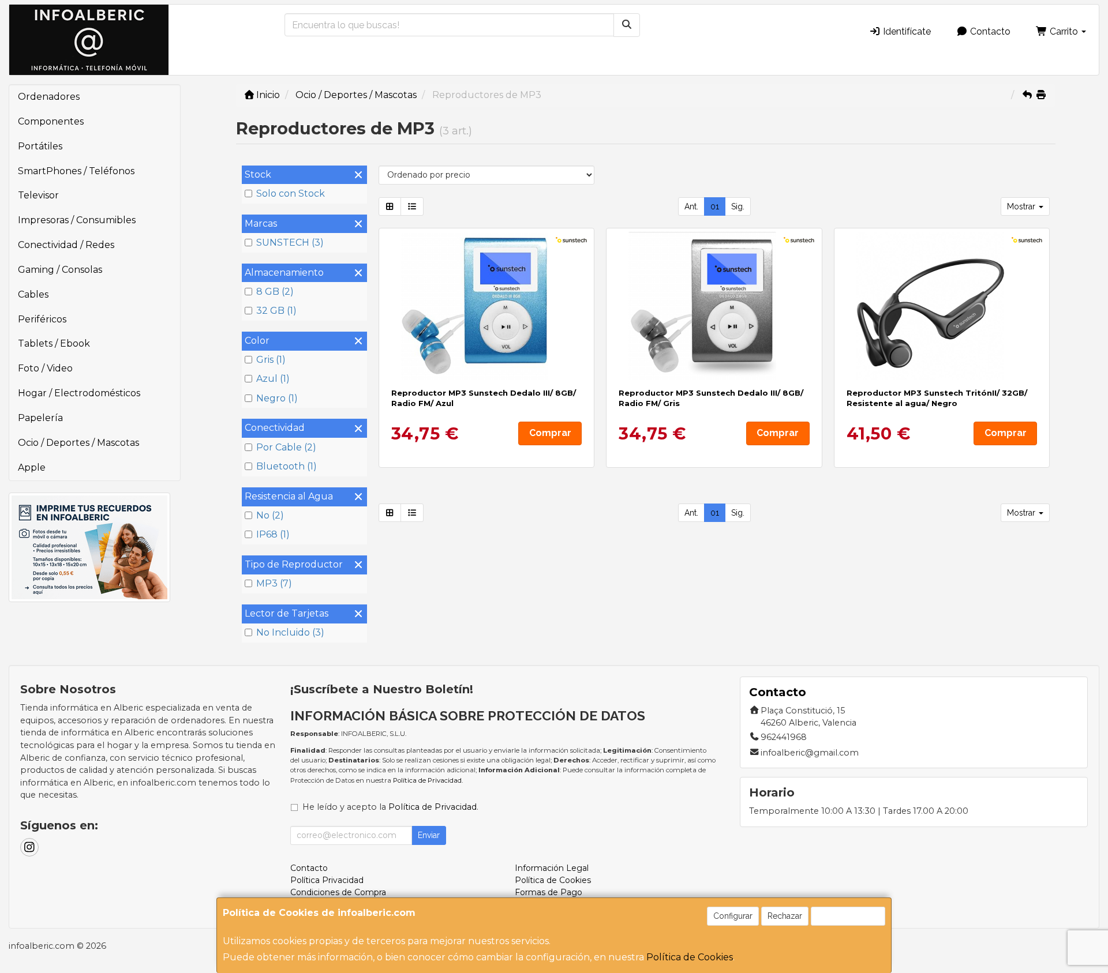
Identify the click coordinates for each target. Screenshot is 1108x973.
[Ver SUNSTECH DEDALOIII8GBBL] (486, 306)
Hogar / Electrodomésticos (79, 393)
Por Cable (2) (286, 447)
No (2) (270, 515)
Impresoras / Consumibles (77, 220)
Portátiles (40, 146)
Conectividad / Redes (66, 244)
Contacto (989, 31)
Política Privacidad (327, 880)
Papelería (40, 417)
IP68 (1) (273, 534)
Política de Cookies (689, 957)
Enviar (429, 835)
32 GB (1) (276, 310)
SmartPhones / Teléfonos (76, 171)
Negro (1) (277, 398)
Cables (33, 294)
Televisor (38, 195)
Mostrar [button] (1022, 206)
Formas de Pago (548, 892)
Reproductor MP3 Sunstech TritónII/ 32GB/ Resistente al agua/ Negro (937, 397)
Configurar (733, 916)
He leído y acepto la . (390, 807)
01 (714, 206)
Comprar (550, 432)
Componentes (51, 121)
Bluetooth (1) (286, 466)
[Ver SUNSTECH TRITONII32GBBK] (942, 306)
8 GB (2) (275, 291)
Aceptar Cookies (848, 916)
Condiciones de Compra (338, 892)
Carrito (1063, 31)
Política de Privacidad (427, 780)
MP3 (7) (274, 583)
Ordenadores (49, 96)
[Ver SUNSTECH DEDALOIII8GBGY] (714, 306)
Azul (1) (273, 378)
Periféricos (42, 319)
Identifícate (906, 31)
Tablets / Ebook (54, 343)
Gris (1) (271, 359)
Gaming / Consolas (60, 269)
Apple (32, 467)
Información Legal (552, 868)
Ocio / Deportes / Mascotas (78, 442)
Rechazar (785, 916)
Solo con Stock (290, 193)
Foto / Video (45, 368)
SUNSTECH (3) (290, 242)
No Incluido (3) (290, 632)
